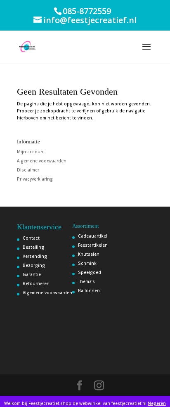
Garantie (32, 274)
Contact (31, 238)
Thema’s (86, 281)
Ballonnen (89, 290)
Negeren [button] (157, 403)
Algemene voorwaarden (41, 161)
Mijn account (31, 152)
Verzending (35, 256)
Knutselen (88, 254)
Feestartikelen (93, 245)
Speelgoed (89, 272)
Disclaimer (28, 170)
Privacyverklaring (35, 179)
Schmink (87, 263)
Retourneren (36, 283)
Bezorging (34, 265)
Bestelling (33, 247)
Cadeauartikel (92, 236)
